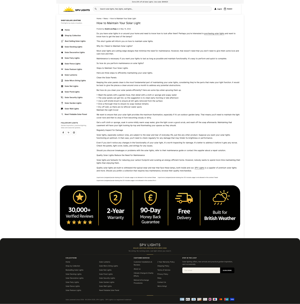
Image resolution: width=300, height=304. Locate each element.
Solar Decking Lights (73, 47)
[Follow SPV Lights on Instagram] (74, 132)
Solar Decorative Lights (75, 52)
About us (137, 269)
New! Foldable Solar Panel (76, 114)
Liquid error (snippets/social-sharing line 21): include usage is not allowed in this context (126, 180)
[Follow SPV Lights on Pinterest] (68, 132)
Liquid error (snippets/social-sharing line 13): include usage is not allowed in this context (188, 177)
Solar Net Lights (71, 86)
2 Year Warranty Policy (166, 262)
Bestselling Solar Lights (74, 270)
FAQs (159, 278)
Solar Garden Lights (73, 103)
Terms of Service (163, 270)
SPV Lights (100, 299)
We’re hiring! (162, 286)
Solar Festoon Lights (73, 69)
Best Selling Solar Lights (75, 41)
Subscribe (227, 270)
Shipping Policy (163, 266)
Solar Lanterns (71, 75)
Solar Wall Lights (72, 109)
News (105, 18)
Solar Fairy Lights (72, 58)
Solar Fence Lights (72, 64)
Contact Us (161, 282)
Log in (219, 9)
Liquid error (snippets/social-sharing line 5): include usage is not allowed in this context (127, 177)
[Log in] (215, 9)
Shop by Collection (73, 35)
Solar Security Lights (73, 97)
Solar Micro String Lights (75, 80)
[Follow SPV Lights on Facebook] (63, 132)
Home (67, 30)
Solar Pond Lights (72, 92)
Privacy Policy (162, 274)
